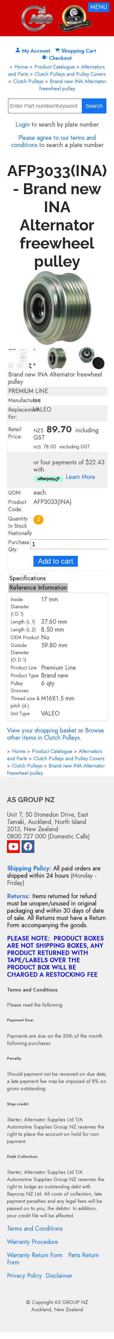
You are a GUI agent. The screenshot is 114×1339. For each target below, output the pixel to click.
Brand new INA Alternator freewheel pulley (72, 85)
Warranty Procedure (32, 1242)
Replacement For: (23, 413)
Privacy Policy (24, 1275)
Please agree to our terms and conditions (53, 141)
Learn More (80, 476)
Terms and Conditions (35, 1228)
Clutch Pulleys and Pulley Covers (70, 74)
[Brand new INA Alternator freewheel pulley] (57, 343)
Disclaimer (59, 1275)
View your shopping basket (41, 730)
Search (94, 106)
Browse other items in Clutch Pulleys (55, 734)
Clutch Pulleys (28, 81)
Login (23, 124)
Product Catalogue (54, 66)
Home (21, 66)
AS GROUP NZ (71, 1302)
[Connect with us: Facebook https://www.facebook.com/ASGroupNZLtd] (28, 848)
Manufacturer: (24, 400)
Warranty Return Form (35, 1255)
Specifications (27, 578)
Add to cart (55, 561)
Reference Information (38, 587)
